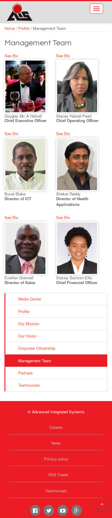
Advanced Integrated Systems (38, 8)
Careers (56, 427)
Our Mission (28, 323)
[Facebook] (35, 510)
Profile (23, 28)
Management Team (34, 360)
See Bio (11, 55)
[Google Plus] (76, 510)
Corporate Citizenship (36, 348)
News (56, 443)
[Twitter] (49, 510)
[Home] (19, 12)
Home (9, 28)
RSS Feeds (58, 474)
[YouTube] (62, 510)
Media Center (29, 299)
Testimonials (29, 385)
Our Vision (27, 336)
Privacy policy (56, 459)
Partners (25, 373)
